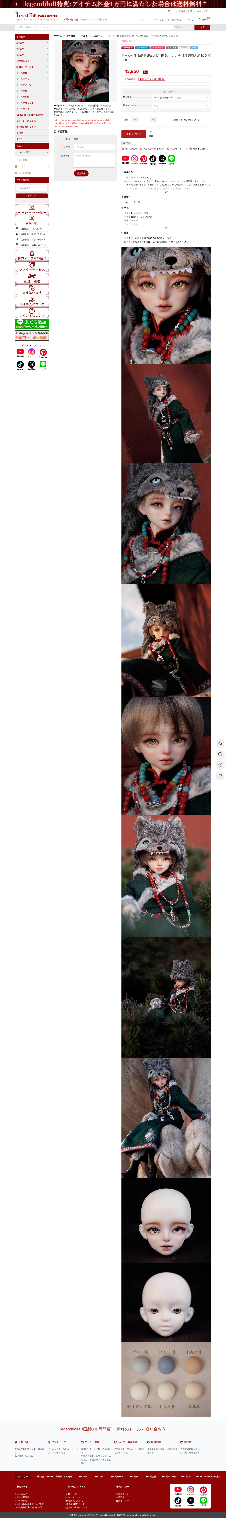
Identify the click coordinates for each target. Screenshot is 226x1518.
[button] (135, 119)
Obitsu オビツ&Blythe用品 (29, 115)
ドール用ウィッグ (25, 103)
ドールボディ (22, 79)
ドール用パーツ (24, 85)
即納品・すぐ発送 (25, 67)
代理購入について (74, 1500)
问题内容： (66, 155)
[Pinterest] (43, 353)
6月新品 (20, 55)
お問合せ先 (71, 1494)
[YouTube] (20, 353)
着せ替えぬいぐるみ (26, 127)
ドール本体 (21, 73)
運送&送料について (75, 1504)
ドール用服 (21, 91)
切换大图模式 (168, 91)
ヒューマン (99, 35)
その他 (19, 133)
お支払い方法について (77, 1507)
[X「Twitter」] (31, 365)
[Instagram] (31, 353)
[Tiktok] (20, 365)
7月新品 (20, 49)
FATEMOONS (128, 41)
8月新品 (20, 43)
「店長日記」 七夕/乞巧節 (31, 229)
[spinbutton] (144, 119)
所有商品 (70, 35)
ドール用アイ (22, 109)
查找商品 (20, 37)
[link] (58, 35)
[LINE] (43, 365)
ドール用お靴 (22, 97)
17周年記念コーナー (26, 61)
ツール (19, 139)
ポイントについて (74, 1497)
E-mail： (68, 146)
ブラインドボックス (26, 121)
